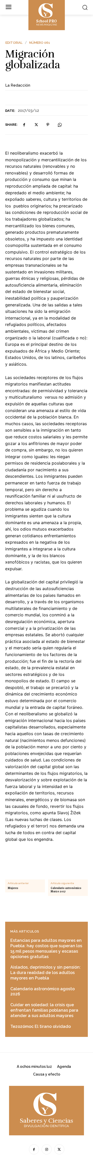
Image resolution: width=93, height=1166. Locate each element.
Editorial (13, 42)
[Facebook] (24, 125)
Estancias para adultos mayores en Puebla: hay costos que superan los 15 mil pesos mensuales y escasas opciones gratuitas (46, 948)
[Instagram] (47, 1149)
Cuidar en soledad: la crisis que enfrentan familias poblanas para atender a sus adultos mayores (44, 1010)
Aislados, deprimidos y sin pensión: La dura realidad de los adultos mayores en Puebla (45, 972)
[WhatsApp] (60, 125)
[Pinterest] (48, 125)
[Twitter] (36, 125)
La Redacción (17, 85)
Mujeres (13, 888)
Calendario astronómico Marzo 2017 (66, 889)
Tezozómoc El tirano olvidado (40, 1026)
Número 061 (39, 42)
